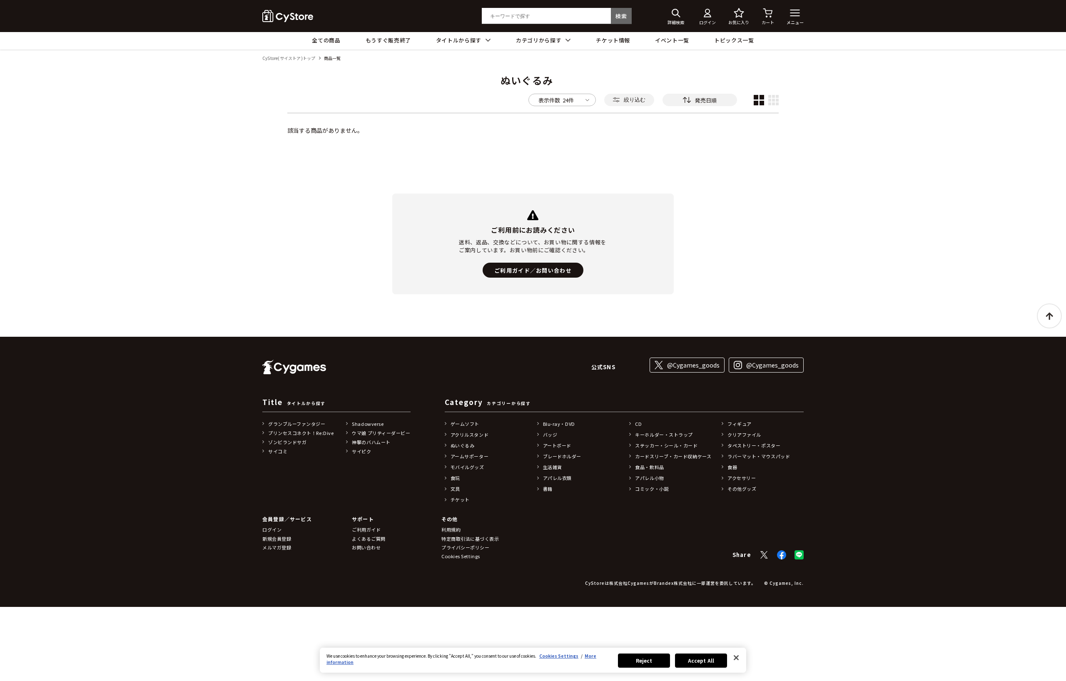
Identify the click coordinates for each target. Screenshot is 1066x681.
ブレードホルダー (562, 456)
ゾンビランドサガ (287, 442)
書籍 (548, 488)
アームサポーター (469, 456)
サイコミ (277, 451)
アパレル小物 (649, 478)
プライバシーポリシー (465, 547)
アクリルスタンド (469, 434)
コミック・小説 (652, 488)
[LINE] (799, 554)
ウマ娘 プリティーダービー (381, 433)
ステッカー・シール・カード (666, 445)
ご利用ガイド (366, 529)
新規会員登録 (276, 538)
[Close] (736, 658)
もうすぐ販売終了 (388, 40)
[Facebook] (781, 554)
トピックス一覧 (734, 40)
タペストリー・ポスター (753, 445)
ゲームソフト (465, 423)
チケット (460, 499)
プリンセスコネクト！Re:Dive (301, 433)
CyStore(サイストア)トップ (288, 58)
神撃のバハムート (371, 442)
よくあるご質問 (369, 538)
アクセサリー (741, 478)
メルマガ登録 (276, 547)
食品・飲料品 (649, 467)
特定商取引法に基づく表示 (470, 538)
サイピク (361, 451)
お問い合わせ (366, 547)
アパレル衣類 (557, 478)
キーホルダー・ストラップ (664, 434)
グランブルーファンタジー (297, 423)
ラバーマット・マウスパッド (758, 456)
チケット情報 (613, 40)
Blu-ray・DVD (559, 423)
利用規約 (451, 529)
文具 (455, 488)
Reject (644, 660)
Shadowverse (368, 423)
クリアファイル (744, 434)
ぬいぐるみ (463, 445)
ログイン (271, 529)
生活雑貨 (552, 467)
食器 (732, 467)
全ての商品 (326, 40)
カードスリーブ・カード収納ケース (673, 456)
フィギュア (739, 423)
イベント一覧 (672, 40)
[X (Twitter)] (764, 554)
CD (638, 423)
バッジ (550, 434)
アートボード (557, 445)
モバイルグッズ (467, 467)
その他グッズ (741, 488)
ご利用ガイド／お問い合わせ (533, 270)
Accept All (701, 660)
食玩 (455, 478)
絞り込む (634, 100)
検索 (621, 16)
